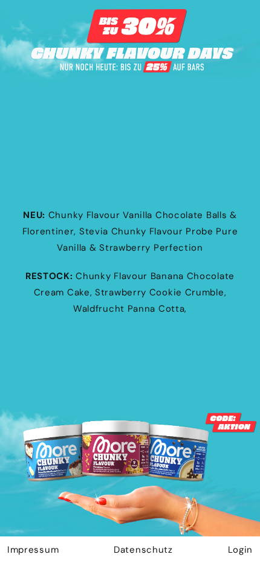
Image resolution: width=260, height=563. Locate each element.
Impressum (33, 550)
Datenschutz (143, 550)
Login (240, 550)
